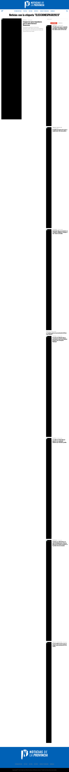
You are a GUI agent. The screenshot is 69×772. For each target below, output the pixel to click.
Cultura (30, 11)
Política (25, 11)
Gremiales (53, 11)
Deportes (36, 11)
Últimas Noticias (17, 11)
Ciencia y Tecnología (44, 11)
